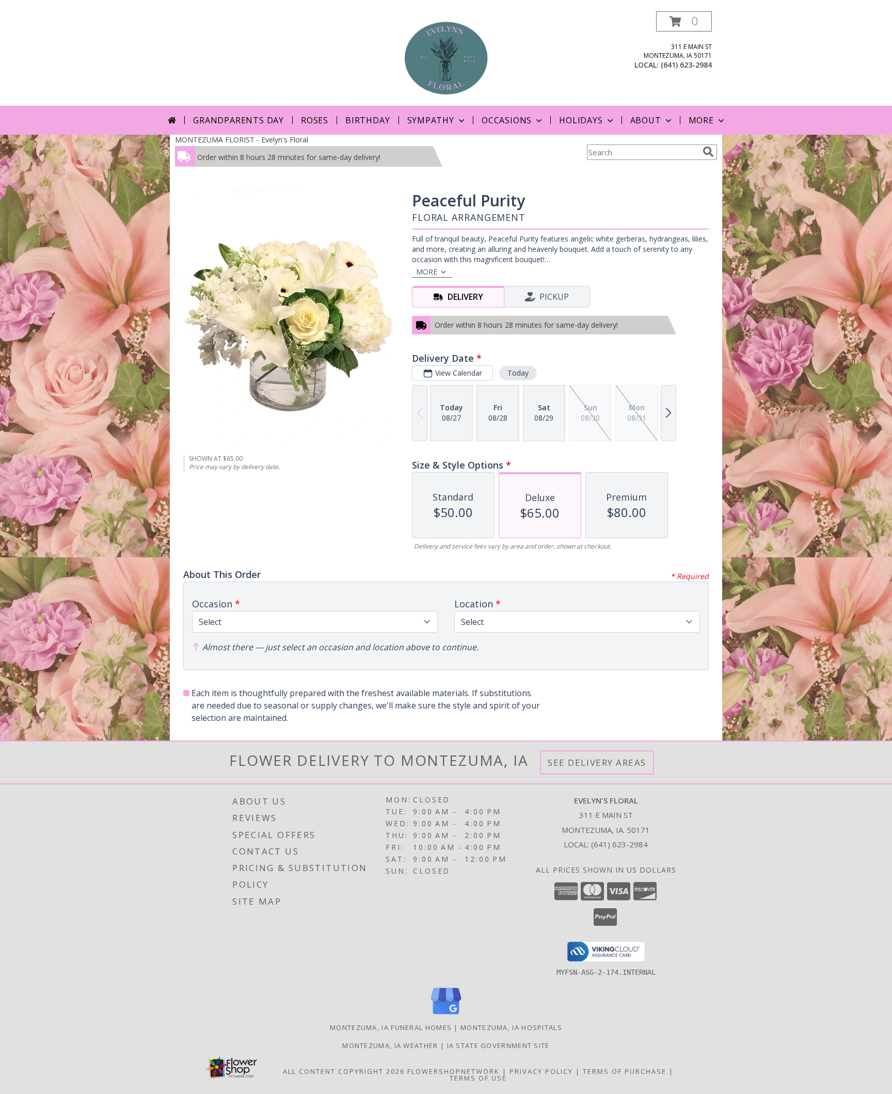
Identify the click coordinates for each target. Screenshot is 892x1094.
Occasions (507, 120)
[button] (684, 21)
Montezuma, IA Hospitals (511, 1027)
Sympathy (430, 120)
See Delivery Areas (597, 762)
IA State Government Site (498, 1045)
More (701, 120)
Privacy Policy (541, 1071)
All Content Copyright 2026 (344, 1071)
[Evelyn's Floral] (446, 58)
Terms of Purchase (624, 1071)
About (645, 120)
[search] (708, 151)
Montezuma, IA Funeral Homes (391, 1027)
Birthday (367, 120)
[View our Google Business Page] (446, 1015)
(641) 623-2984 (686, 65)
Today (518, 373)
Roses (314, 120)
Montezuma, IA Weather (390, 1045)
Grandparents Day (238, 120)
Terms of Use (478, 1078)
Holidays (580, 120)
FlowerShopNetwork (453, 1071)
